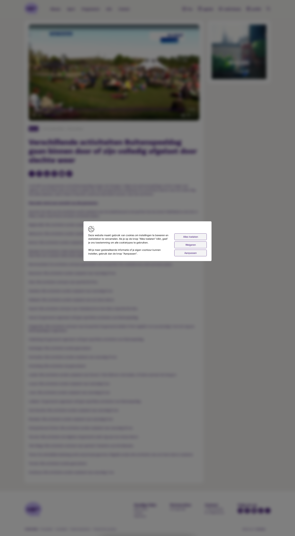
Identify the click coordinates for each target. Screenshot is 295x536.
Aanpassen (190, 252)
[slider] (114, 109)
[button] (115, 73)
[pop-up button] (188, 115)
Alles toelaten (190, 236)
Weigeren (190, 244)
